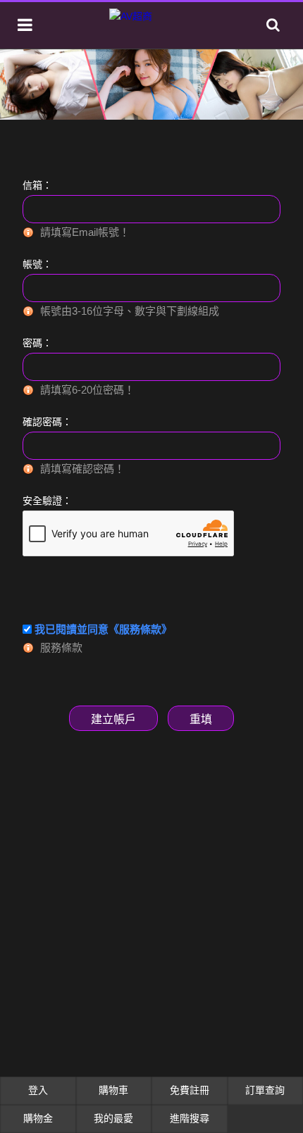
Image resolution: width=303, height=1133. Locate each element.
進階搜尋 (189, 1118)
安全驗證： (47, 500)
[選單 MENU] (25, 25)
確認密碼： (47, 421)
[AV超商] (130, 16)
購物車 (113, 1090)
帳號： (37, 264)
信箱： (37, 185)
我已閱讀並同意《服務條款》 (103, 629)
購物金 (38, 1118)
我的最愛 (113, 1118)
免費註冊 (189, 1090)
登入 (38, 1090)
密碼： (37, 343)
